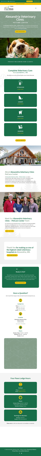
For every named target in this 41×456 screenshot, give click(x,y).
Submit (9, 366)
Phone (8, 347)
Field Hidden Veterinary (11, 346)
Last (16, 343)
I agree (10, 351)
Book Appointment (20, 3)
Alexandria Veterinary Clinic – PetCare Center (14, 25)
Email (8, 344)
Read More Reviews (12, 255)
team (25, 28)
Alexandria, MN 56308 (20, 323)
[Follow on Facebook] (19, 453)
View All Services (20, 140)
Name (8, 340)
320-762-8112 (21, 307)
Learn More (20, 89)
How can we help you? (11, 363)
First (16, 341)
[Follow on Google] (21, 453)
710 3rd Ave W (20, 322)
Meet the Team (9, 231)
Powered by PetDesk (31, 449)
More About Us (9, 185)
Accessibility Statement (24, 451)
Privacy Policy (24, 360)
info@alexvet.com (12, 1)
